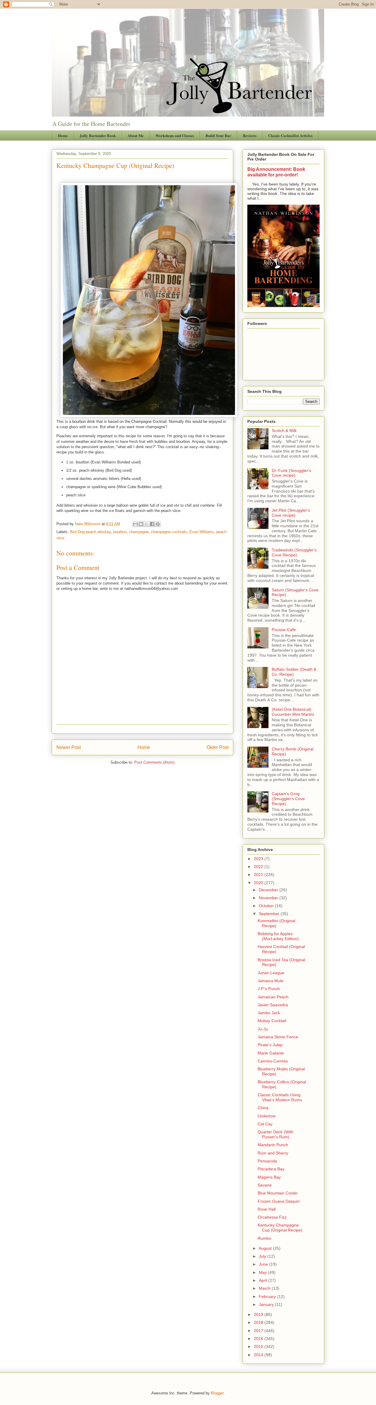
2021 (259, 874)
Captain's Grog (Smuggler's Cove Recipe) (288, 798)
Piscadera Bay (271, 1169)
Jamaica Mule (270, 980)
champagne (139, 532)
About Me (135, 135)
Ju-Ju (263, 1029)
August (266, 1248)
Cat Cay (265, 1124)
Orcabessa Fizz (272, 1217)
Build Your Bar (218, 135)
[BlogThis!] (141, 524)
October (267, 905)
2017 (259, 1330)
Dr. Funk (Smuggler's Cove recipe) (291, 473)
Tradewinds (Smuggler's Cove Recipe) (294, 552)
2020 (259, 882)
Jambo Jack (269, 1012)
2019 (259, 1314)
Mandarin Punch (273, 1144)
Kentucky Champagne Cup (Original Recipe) (280, 1227)
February (268, 1296)
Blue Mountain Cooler (278, 1193)
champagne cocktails (169, 532)
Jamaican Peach (273, 996)
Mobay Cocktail (272, 1020)
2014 (259, 1354)
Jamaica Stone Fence (278, 1036)
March (265, 1288)
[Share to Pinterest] (158, 524)
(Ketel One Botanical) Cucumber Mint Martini (293, 712)
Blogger (217, 1393)
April (263, 1280)
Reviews (249, 135)
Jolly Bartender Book (98, 135)
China (263, 1107)
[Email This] (135, 524)
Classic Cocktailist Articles (290, 135)
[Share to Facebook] (152, 524)
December (269, 889)
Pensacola (267, 1161)
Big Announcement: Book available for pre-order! (276, 171)
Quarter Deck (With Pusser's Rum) (275, 1134)
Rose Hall (267, 1209)
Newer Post (68, 747)
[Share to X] (147, 524)
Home (63, 135)
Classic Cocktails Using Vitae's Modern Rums (280, 1097)
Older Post (218, 747)
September (270, 913)
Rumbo (264, 1238)
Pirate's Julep (270, 1044)
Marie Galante (271, 1053)
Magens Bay (269, 1177)
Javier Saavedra (273, 1004)
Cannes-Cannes (273, 1061)
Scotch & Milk (284, 430)
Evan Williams (201, 532)
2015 (259, 1346)
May (263, 1272)
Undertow (267, 1116)
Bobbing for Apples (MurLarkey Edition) (278, 936)
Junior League (271, 972)
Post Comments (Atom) (154, 762)
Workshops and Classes (174, 135)
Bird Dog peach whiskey (90, 532)
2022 (259, 866)
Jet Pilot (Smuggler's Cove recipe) (291, 513)
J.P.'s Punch (269, 988)
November (269, 897)
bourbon (120, 532)
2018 (259, 1322)
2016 (259, 1338)
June (264, 1264)
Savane (265, 1185)
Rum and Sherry (273, 1153)
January (267, 1304)
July (263, 1256)
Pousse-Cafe (284, 629)
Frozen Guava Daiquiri (279, 1201)
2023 (259, 858)
